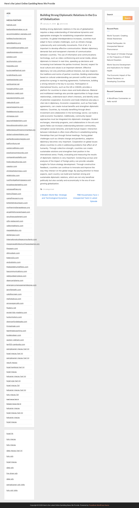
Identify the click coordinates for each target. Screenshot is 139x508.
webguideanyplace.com (16, 276)
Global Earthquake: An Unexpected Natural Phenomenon (116, 46)
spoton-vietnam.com (15, 340)
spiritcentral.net (13, 84)
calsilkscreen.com (14, 294)
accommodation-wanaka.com (19, 34)
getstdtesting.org (14, 43)
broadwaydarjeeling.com (17, 185)
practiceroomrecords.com (17, 153)
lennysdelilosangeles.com (17, 48)
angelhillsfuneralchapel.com (18, 212)
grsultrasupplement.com (17, 216)
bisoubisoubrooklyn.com (17, 125)
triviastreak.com (13, 326)
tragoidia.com (12, 66)
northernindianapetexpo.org (18, 207)
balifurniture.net (13, 143)
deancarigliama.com (15, 280)
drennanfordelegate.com (17, 321)
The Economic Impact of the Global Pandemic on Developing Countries (118, 78)
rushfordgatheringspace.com (19, 180)
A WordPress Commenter (117, 98)
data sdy (10, 468)
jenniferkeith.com (14, 290)
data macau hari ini (14, 451)
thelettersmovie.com (15, 111)
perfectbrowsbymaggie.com (18, 139)
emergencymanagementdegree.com (21, 285)
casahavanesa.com (15, 52)
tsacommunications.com (17, 271)
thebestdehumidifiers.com (17, 267)
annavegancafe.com (15, 303)
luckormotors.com (14, 317)
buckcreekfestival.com (16, 70)
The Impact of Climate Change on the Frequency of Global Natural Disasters (119, 57)
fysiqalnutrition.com (15, 89)
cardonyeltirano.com (15, 148)
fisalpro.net (11, 308)
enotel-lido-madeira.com (17, 312)
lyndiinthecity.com (14, 75)
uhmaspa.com (12, 116)
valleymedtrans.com (15, 226)
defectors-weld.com (15, 93)
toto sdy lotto (12, 490)
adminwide (64, 24)
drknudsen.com (13, 253)
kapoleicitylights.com (15, 98)
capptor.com (12, 166)
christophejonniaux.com (17, 171)
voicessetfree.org (14, 189)
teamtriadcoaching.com (16, 331)
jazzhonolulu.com (14, 61)
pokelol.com (12, 57)
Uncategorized (48, 189)
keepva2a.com (13, 258)
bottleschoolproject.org (16, 38)
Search (110, 14)
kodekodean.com (14, 335)
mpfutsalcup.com (14, 299)
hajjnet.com (11, 25)
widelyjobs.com (13, 175)
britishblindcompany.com (17, 203)
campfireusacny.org (15, 198)
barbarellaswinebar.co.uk (17, 29)
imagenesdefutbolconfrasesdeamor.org (23, 244)
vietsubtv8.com (13, 102)
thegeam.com (12, 248)
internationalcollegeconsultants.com (22, 239)
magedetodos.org (14, 230)
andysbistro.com (14, 262)
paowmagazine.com (15, 107)
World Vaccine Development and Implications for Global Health (118, 67)
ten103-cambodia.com (16, 344)
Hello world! (112, 101)
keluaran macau (13, 417)
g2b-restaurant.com (15, 221)
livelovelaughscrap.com (16, 162)
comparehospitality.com (16, 157)
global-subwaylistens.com (17, 134)
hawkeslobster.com (15, 79)
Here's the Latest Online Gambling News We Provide (29, 3)
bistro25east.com (14, 194)
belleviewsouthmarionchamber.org (21, 130)
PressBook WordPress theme (99, 505)
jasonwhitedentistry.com (17, 121)
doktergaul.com (13, 235)
